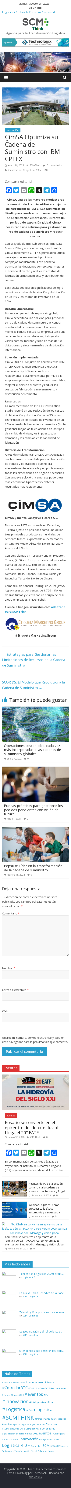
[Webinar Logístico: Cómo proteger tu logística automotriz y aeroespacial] (14, 1203)
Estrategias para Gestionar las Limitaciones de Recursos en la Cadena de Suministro (33, 660)
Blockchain (52, 1424)
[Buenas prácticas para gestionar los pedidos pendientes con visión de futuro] (35, 769)
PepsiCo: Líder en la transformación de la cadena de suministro (33, 868)
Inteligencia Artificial (49, 1439)
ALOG (42, 1424)
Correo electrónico (15, 990)
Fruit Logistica (59, 1433)
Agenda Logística (21, 1424)
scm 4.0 (54, 1446)
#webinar (7, 1424)
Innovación (13, 130)
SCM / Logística (30, 1296)
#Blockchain (19, 1382)
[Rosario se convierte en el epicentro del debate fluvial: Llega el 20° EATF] (35, 1076)
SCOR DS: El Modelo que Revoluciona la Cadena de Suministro (33, 685)
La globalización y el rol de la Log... (40, 1331)
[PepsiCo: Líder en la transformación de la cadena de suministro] (35, 829)
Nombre (8, 968)
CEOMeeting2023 (10, 1428)
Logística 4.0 (29, 1277)
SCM (46, 1445)
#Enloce (6, 1395)
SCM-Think (35, 165)
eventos (45, 1433)
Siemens (63, 1446)
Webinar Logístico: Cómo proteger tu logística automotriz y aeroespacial (45, 1208)
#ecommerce (58, 1388)
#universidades (58, 1418)
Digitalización (8, 1433)
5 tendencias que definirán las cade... (41, 1351)
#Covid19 (32, 1388)
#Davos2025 (44, 1388)
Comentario (11, 913)
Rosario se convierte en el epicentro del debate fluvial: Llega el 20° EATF (32, 1127)
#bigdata (7, 1382)
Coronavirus (48, 1428)
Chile (22, 1428)
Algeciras (34, 1424)
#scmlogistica (39, 1409)
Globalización (9, 1439)
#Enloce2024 (17, 1395)
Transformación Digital (26, 1451)
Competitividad (33, 1428)
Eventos (11, 1115)
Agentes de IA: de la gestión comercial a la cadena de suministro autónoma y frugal (47, 1187)
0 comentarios (54, 165)
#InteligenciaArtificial (41, 1402)
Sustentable (8, 1451)
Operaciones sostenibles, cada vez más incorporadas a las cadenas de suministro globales (32, 749)
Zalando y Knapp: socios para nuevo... (42, 1312)
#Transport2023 (42, 1418)
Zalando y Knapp (46, 1451)
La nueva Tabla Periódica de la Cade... (42, 1293)
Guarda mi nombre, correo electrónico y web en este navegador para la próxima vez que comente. (35, 1040)
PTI (29, 1446)
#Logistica (28, 170)
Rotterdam (36, 1446)
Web (5, 1011)
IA (17, 1439)
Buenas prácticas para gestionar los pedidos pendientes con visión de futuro (33, 809)
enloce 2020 (31, 1433)
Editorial (20, 1433)
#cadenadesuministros (40, 1382)
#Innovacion (14, 170)
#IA (46, 1395)
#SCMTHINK (41, 170)
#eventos (33, 1394)
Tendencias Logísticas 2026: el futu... (41, 1274)
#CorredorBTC (15, 1387)
